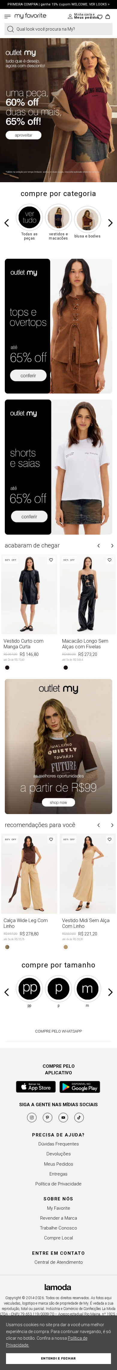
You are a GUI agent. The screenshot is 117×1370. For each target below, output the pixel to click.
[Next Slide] (110, 223)
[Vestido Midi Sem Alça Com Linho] (88, 893)
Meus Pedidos (58, 1164)
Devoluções (58, 1154)
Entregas (59, 1174)
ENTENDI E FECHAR (58, 1358)
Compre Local (58, 1238)
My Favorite (58, 1208)
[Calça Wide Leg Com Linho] (29, 893)
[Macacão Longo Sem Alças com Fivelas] (88, 614)
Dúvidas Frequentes (58, 1144)
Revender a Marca (58, 1218)
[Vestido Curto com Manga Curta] (29, 614)
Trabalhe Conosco (58, 1228)
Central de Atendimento (58, 1262)
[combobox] (58, 29)
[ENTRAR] (81, 17)
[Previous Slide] (6, 223)
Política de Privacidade (58, 1184)
